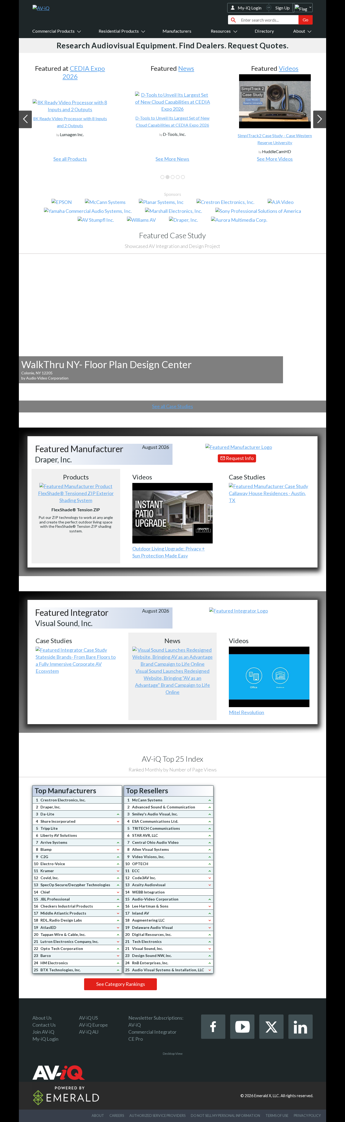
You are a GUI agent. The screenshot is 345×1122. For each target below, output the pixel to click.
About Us (42, 1018)
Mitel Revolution (246, 712)
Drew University (275, 114)
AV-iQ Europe (93, 1025)
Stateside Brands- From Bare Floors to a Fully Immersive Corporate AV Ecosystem (76, 664)
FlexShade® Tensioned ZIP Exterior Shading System (76, 496)
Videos (186, 68)
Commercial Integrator (152, 1032)
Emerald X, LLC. (267, 1095)
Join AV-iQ (43, 1032)
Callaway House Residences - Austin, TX (267, 496)
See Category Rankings (120, 984)
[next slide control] (319, 119)
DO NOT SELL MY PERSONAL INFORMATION (225, 1115)
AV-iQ (134, 1025)
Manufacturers (177, 30)
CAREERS (116, 1115)
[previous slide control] (25, 119)
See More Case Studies (275, 159)
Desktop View (172, 1054)
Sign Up (282, 7)
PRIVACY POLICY (307, 1115)
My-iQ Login (249, 7)
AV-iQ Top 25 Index (172, 758)
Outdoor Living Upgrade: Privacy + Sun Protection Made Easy (168, 552)
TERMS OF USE (276, 1115)
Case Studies (288, 68)
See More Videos (172, 159)
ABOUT (98, 1115)
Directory (264, 30)
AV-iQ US (88, 1018)
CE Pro (135, 1039)
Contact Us (44, 1025)
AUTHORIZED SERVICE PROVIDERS (157, 1115)
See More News (70, 159)
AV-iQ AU (88, 1032)
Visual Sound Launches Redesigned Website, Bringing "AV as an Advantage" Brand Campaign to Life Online (172, 681)
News (84, 68)
